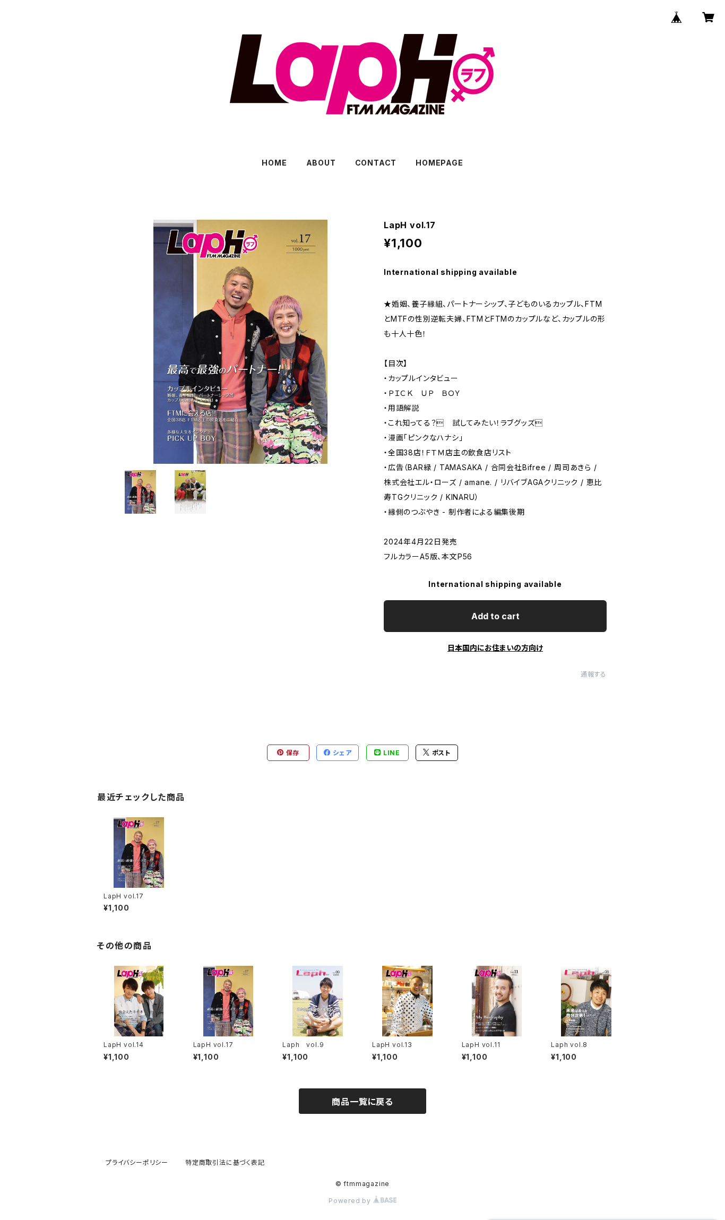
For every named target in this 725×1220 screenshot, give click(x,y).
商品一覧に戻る (362, 1101)
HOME (274, 162)
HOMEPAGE (439, 162)
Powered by (351, 1201)
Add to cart (495, 616)
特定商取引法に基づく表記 (225, 1162)
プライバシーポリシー (137, 1162)
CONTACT (376, 162)
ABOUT (321, 162)
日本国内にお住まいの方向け (495, 647)
